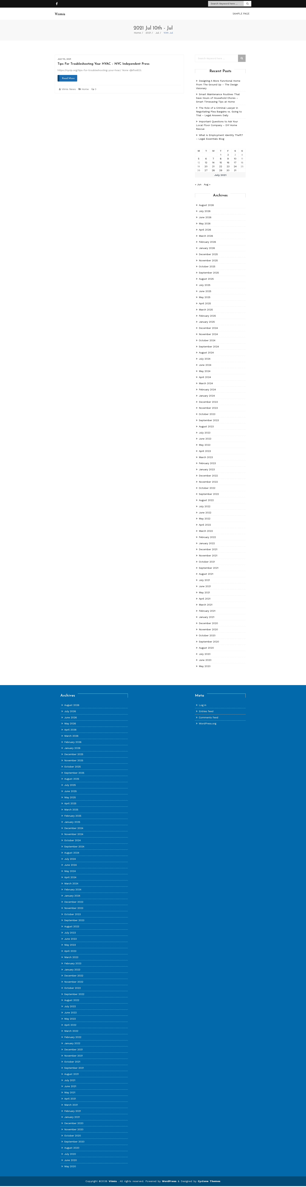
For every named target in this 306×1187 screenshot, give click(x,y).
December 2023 (208, 401)
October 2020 (207, 635)
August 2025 (206, 278)
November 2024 (208, 334)
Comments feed (208, 717)
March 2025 (206, 309)
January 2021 (206, 617)
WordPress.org (207, 723)
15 (221, 162)
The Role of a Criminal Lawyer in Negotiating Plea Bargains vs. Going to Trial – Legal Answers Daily (219, 111)
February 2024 (207, 389)
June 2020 (205, 660)
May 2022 (204, 518)
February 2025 (207, 315)
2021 (148, 32)
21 (213, 166)
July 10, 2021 (64, 59)
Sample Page (241, 14)
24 (235, 166)
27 (206, 170)
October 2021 (207, 561)
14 (213, 162)
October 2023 (207, 414)
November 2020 (208, 629)
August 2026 (206, 205)
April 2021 (204, 598)
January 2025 (207, 321)
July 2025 (204, 285)
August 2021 (206, 573)
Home (137, 32)
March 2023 (206, 457)
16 (228, 162)
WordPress (169, 1181)
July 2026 (205, 211)
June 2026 (205, 217)
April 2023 (205, 451)
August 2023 (206, 426)
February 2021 (207, 610)
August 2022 (206, 500)
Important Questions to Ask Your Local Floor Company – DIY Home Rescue (217, 125)
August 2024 (206, 352)
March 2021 (205, 604)
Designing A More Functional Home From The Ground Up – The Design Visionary (218, 84)
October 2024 (207, 340)
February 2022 (207, 537)
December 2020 (208, 623)
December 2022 (208, 475)
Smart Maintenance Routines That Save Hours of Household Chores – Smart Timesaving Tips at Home (218, 98)
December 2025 (208, 254)
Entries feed (206, 711)
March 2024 (206, 383)
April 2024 (205, 377)
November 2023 (208, 407)
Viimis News (69, 89)
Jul (157, 32)
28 (213, 170)
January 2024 (207, 395)
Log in (202, 705)
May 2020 (205, 666)
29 (220, 170)
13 (206, 162)
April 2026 (205, 229)
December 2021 (208, 549)
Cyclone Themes (209, 1181)
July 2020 (205, 654)
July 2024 (204, 358)
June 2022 (205, 512)
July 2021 (204, 580)
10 (235, 158)
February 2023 (207, 463)
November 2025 (208, 260)
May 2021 (204, 592)
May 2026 (205, 223)
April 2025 (205, 303)
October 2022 (207, 488)
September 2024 (209, 346)
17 (235, 162)
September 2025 (209, 272)
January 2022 (207, 543)
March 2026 (206, 235)
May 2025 (204, 297)
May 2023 (204, 444)
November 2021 (208, 555)
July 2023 (204, 432)
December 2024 (208, 328)
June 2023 (205, 438)
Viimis (113, 1181)
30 (228, 170)
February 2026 (207, 241)
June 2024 (205, 364)
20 (206, 166)
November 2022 (208, 481)
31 (235, 170)
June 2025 (205, 291)
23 (228, 166)
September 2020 (209, 641)
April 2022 (205, 524)
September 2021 (208, 567)
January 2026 (207, 248)
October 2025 (207, 266)
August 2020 (206, 647)
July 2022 (204, 506)
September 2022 (209, 494)
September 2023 (209, 420)
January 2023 (207, 469)
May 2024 (204, 371)
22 (220, 166)
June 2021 (205, 586)
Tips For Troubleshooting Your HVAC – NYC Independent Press (103, 64)
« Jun (198, 184)
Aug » (207, 184)
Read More (68, 78)
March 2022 (206, 531)
